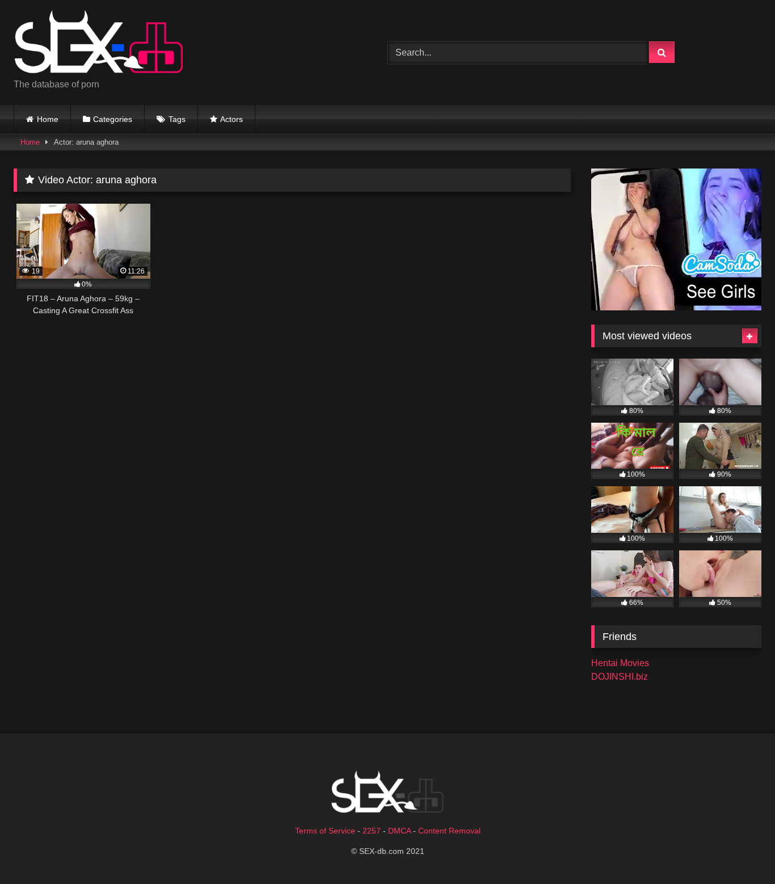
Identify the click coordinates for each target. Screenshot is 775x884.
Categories (112, 119)
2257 (372, 830)
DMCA (399, 830)
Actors (231, 119)
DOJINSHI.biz (619, 676)
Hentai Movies (620, 663)
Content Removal (449, 830)
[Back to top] (739, 850)
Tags (177, 119)
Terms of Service (325, 830)
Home (47, 119)
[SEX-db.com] (99, 43)
